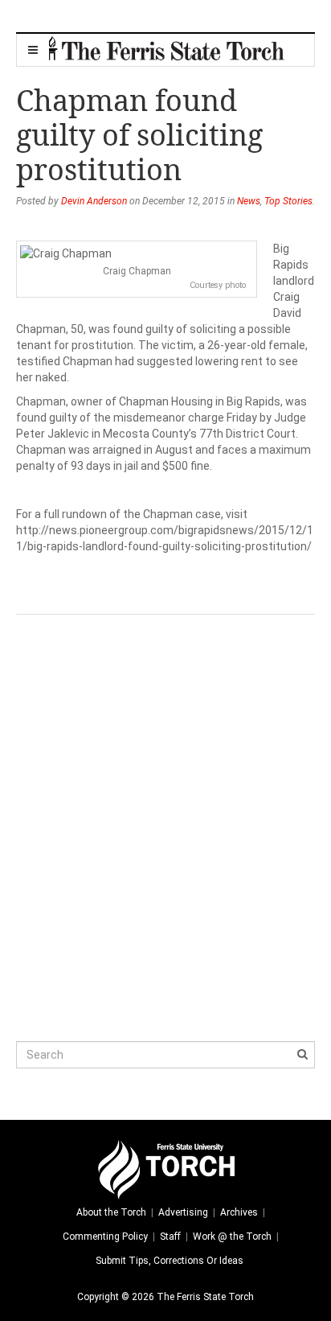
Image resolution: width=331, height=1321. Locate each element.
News (248, 201)
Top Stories (288, 201)
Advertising (183, 1212)
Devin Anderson (94, 201)
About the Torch (111, 1212)
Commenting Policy (105, 1236)
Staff (170, 1236)
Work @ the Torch (232, 1236)
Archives (239, 1212)
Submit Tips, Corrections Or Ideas (169, 1260)
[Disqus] (165, 816)
